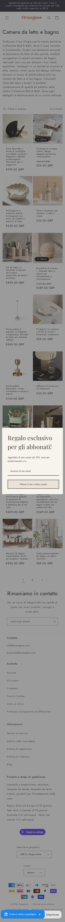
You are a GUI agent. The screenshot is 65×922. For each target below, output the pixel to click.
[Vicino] (59, 432)
